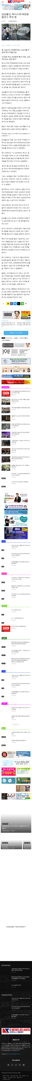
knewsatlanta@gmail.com (14, 1054)
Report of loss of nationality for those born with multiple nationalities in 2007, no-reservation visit (20, 660)
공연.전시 (3, 445)
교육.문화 (3, 404)
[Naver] (22, 303)
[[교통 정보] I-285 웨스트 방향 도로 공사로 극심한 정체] (6, 426)
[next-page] (5, 490)
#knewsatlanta (9, 338)
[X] (18, 303)
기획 (3, 550)
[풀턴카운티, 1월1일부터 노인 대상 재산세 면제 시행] (6, 588)
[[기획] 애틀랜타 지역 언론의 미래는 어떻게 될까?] (6, 564)
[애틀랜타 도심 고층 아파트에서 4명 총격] (6, 418)
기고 (3, 614)
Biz (2, 461)
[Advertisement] (16, 875)
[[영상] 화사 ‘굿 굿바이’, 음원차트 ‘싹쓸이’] (16, 817)
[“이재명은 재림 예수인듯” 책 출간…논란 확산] (6, 735)
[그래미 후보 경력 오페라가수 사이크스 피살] (11, 841)
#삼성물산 (16, 338)
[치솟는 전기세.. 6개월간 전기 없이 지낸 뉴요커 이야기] (6, 548)
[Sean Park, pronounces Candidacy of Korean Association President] (6, 644)
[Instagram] (19, 1065)
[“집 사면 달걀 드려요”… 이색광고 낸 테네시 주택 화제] (6, 653)
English (3, 647)
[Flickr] (15, 1065)
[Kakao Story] (8, 303)
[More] (26, 303)
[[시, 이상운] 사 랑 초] (6, 612)
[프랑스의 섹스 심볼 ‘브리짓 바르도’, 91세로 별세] (6, 710)
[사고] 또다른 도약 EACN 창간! (18, 626)
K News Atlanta (13, 21)
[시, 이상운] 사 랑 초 (16, 610)
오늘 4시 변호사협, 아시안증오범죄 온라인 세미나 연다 (8, 324)
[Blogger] (8, 1065)
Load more (15, 724)
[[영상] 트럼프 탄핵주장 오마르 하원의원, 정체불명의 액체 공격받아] (6, 979)
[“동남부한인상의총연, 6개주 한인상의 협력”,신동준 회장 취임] (6, 459)
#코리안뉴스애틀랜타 (23, 338)
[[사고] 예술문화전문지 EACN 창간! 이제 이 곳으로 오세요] (6, 394)
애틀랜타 (3, 396)
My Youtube (5, 823)
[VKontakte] (23, 1065)
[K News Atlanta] (7, 21)
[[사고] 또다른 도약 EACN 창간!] (6, 629)
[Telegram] (15, 303)
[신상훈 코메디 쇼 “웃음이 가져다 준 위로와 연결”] (6, 443)
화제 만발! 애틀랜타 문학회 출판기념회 (20, 407)
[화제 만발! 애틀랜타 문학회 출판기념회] (6, 410)
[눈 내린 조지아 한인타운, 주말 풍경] (6, 484)
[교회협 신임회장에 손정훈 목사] (6, 743)
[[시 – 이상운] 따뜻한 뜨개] (6, 620)
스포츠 (3, 470)
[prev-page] (2, 490)
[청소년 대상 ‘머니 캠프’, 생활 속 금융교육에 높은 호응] (6, 402)
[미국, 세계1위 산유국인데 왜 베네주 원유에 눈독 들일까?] (6, 556)
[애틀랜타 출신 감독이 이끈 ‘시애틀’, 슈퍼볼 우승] (6, 468)
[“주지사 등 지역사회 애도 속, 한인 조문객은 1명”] (6, 451)
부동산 (3, 582)
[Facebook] (11, 303)
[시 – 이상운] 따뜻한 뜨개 (17, 618)
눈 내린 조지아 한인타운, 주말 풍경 (19, 481)
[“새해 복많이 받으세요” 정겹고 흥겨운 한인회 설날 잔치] (6, 435)
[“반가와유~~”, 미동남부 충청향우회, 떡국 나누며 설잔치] (6, 476)
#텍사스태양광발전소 (6, 340)
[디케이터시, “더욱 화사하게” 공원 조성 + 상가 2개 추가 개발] (6, 580)
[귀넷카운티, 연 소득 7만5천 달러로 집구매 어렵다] (6, 596)
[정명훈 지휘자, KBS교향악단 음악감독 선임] (6, 718)
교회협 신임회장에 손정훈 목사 (18, 740)
